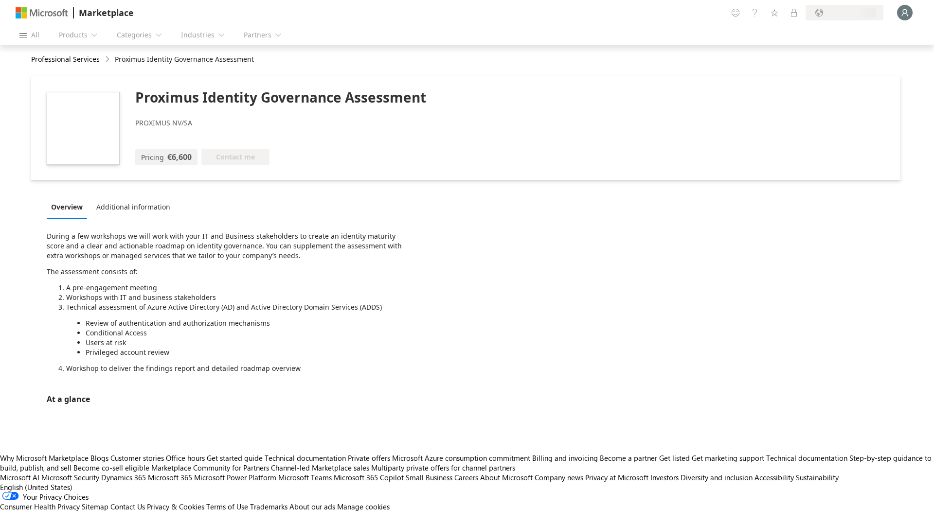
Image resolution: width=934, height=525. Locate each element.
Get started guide (235, 458)
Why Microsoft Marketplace (44, 458)
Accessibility (774, 477)
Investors (664, 477)
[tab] (69, 206)
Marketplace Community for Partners (210, 467)
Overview (67, 206)
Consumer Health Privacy (40, 506)
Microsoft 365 (170, 477)
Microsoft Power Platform (235, 477)
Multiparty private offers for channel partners (443, 467)
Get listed (674, 458)
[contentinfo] (108, 59)
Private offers (369, 458)
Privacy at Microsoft (616, 477)
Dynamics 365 (123, 477)
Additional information (133, 206)
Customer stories (137, 458)
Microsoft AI (19, 477)
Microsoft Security (70, 477)
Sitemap (95, 506)
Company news (559, 477)
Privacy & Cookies (175, 506)
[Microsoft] (42, 12)
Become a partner (628, 458)
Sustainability (817, 477)
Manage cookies (363, 506)
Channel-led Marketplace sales (320, 467)
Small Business (429, 477)
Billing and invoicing (565, 458)
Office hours (185, 458)
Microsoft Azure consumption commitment (462, 458)
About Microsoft (506, 477)
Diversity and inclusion (717, 477)
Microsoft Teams (305, 477)
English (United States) (36, 487)
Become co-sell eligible (111, 467)
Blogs (99, 458)
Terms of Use (227, 506)
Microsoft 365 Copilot (369, 477)
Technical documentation (305, 458)
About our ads (312, 506)
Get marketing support (728, 458)
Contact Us (127, 506)
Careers (466, 477)
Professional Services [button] (65, 59)
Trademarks (268, 506)
